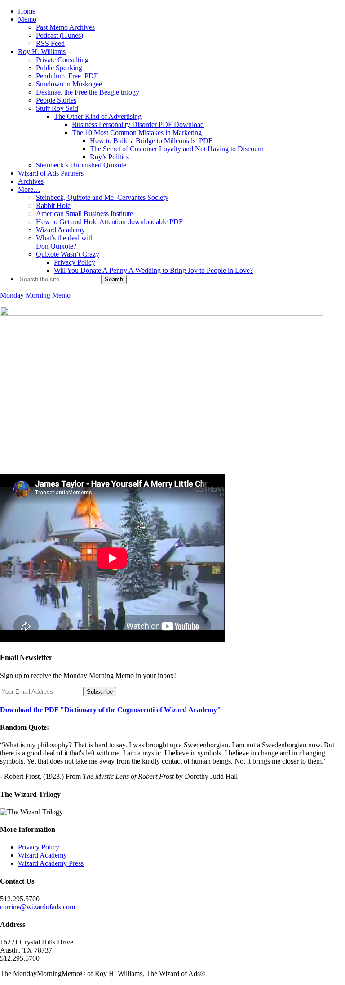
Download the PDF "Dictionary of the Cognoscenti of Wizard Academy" (110, 710)
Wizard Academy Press (51, 863)
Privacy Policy (38, 847)
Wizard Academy (42, 855)
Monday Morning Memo (35, 295)
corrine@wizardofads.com (37, 907)
